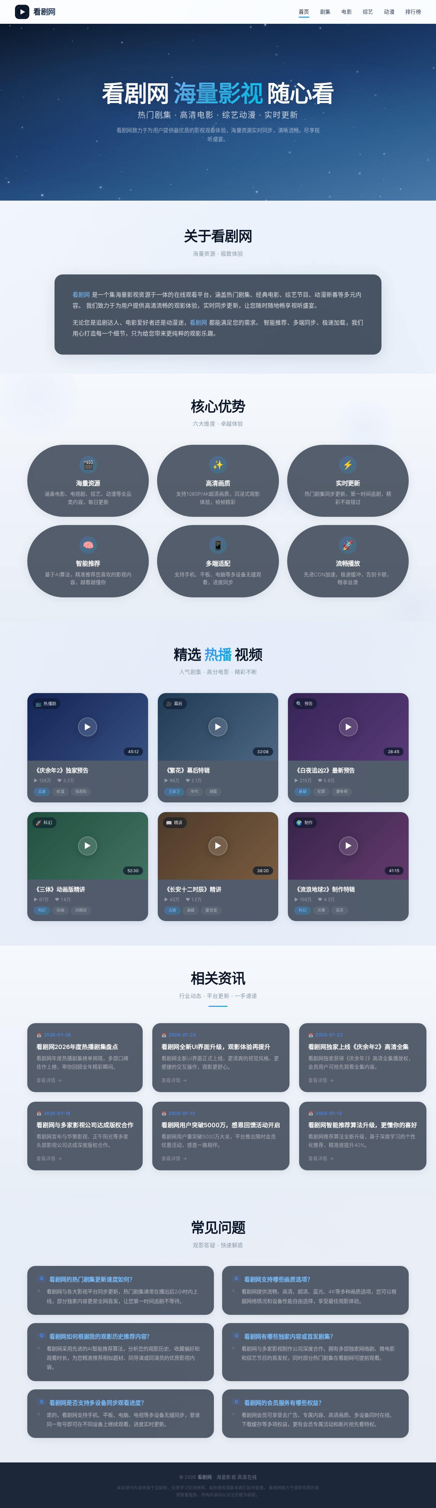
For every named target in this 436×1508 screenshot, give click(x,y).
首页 (304, 12)
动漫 (389, 12)
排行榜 (413, 12)
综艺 (368, 12)
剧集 (325, 12)
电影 (346, 12)
